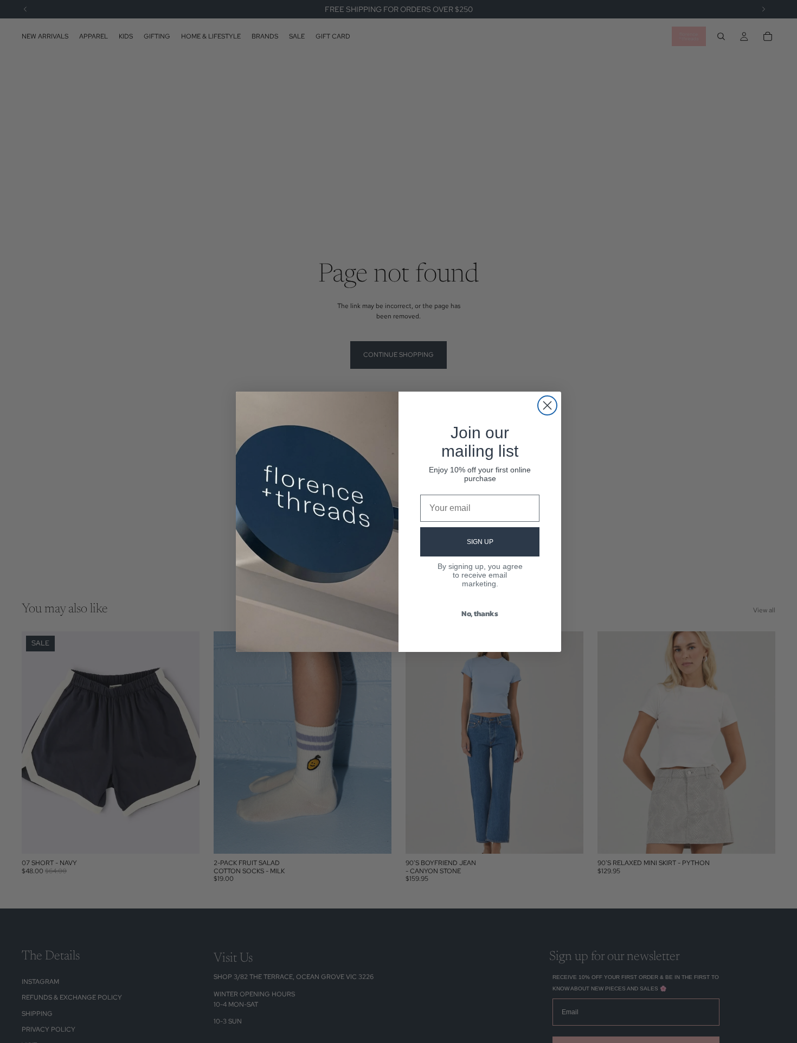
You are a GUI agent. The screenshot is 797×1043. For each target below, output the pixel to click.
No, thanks (479, 613)
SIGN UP (480, 542)
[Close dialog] (547, 405)
